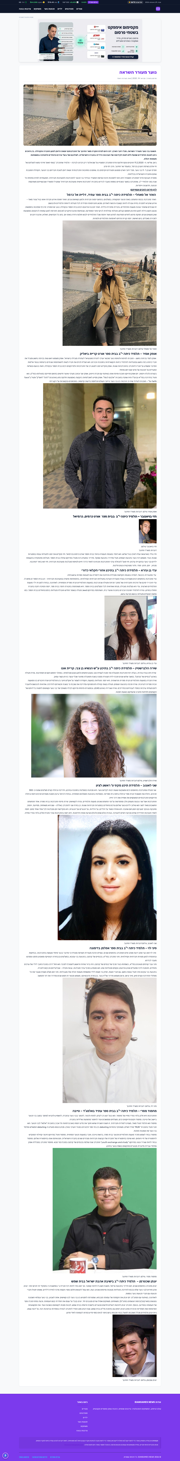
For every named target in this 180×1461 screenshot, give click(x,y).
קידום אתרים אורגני (39, 1457)
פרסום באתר (24, 1457)
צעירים (79, 9)
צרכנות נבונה (25, 9)
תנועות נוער (49, 9)
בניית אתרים (55, 1457)
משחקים (37, 9)
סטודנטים (69, 9)
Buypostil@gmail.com (74, 1445)
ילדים (60, 9)
